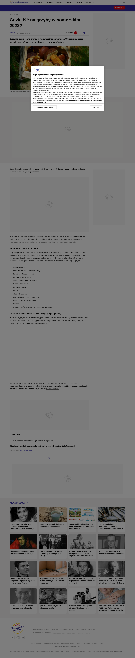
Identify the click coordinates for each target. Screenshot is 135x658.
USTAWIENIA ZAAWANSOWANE (45, 107)
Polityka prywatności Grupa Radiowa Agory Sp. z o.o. (81, 100)
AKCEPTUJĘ (96, 107)
